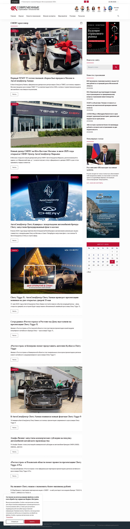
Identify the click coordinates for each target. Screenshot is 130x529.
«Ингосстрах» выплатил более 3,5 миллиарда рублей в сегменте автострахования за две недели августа (102, 127)
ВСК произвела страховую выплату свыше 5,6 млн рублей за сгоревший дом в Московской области (103, 83)
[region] (23, 509)
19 (98, 262)
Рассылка (81, 16)
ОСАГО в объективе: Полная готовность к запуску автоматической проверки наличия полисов (102, 105)
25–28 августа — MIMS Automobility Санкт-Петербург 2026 (38, 1)
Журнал (21, 16)
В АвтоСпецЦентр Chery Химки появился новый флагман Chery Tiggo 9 (46, 416)
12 (98, 258)
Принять (32, 521)
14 (107, 258)
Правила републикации (87, 525)
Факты (14, 31)
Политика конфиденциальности (108, 525)
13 (103, 258)
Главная (13, 16)
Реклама (72, 16)
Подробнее (9, 517)
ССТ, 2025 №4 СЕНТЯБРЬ (95, 183)
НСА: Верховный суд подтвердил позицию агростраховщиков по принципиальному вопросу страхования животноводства (101, 94)
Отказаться (14, 521)
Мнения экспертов (49, 16)
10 (89, 258)
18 (94, 262)
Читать (14, 94)
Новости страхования (33, 16)
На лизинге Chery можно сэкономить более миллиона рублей (41, 486)
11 (94, 258)
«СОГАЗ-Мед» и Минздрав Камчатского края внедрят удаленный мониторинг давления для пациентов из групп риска (103, 116)
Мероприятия (62, 16)
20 (103, 262)
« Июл (89, 272)
